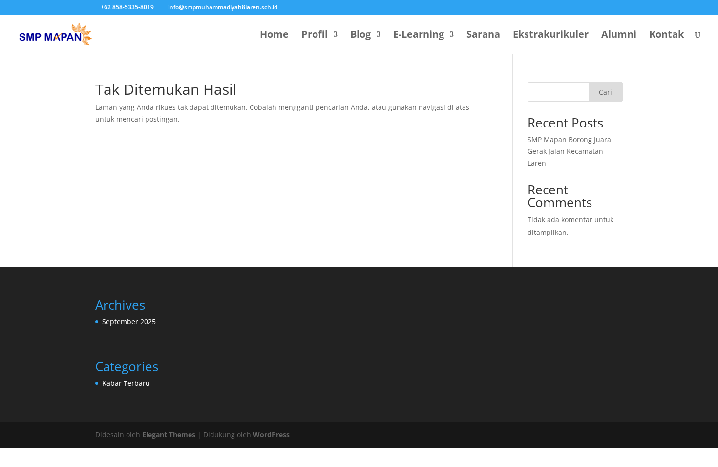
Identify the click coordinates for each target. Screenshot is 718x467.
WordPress (271, 434)
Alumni (618, 36)
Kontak (666, 36)
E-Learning (418, 36)
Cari (605, 92)
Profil (314, 36)
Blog (360, 36)
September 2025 (129, 321)
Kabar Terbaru (126, 383)
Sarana (483, 36)
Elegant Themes (168, 434)
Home (274, 36)
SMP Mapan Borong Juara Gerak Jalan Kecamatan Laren (569, 151)
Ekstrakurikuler (551, 36)
